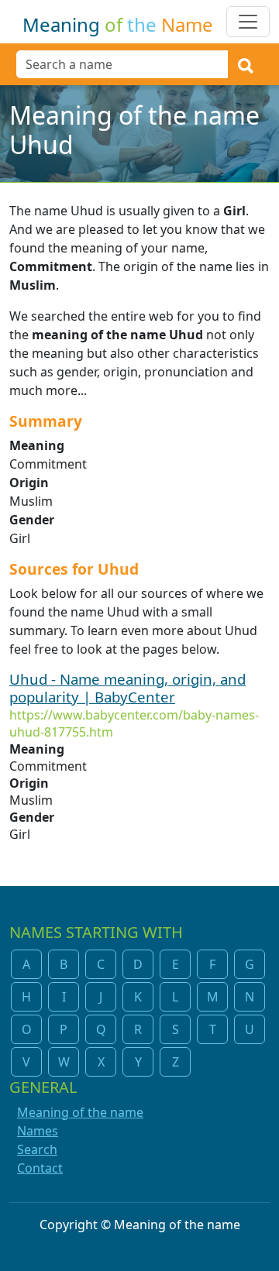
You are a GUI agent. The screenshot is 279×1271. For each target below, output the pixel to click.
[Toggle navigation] (248, 21)
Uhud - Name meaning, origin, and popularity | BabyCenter (127, 687)
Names (37, 1130)
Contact (40, 1168)
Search (37, 1149)
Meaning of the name (80, 1112)
